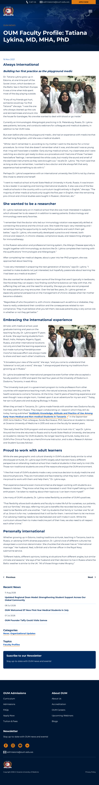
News (6, 633)
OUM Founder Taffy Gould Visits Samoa (26, 620)
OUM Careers (58, 710)
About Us (56, 698)
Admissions (9, 704)
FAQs (6, 710)
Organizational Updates (22, 633)
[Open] (90, 11)
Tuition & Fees (10, 721)
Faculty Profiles (11, 644)
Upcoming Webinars (62, 715)
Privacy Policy (90, 772)
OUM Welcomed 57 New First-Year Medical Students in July (37, 610)
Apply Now (83, 2)
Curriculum (9, 698)
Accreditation (59, 704)
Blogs (55, 721)
